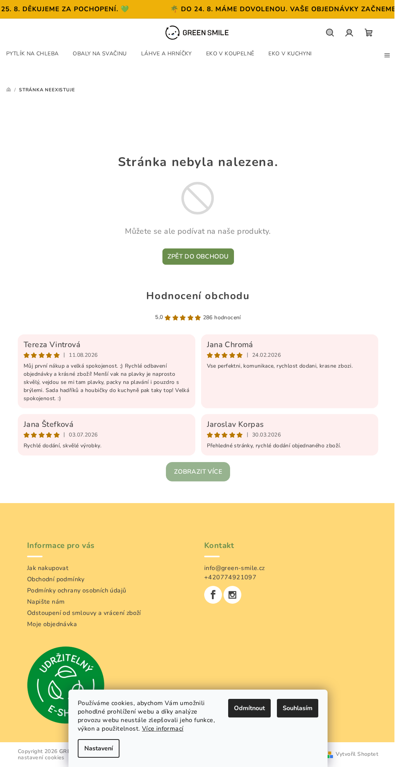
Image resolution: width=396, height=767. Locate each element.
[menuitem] (32, 53)
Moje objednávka (52, 624)
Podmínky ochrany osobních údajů (76, 590)
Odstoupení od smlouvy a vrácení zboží (84, 613)
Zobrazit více (198, 471)
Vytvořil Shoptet (357, 754)
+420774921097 (230, 577)
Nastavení (98, 748)
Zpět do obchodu (198, 256)
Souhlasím (297, 708)
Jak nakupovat (47, 568)
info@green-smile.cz (234, 568)
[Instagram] (232, 595)
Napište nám (46, 602)
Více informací (163, 728)
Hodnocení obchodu (197, 296)
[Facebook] (213, 595)
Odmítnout (249, 708)
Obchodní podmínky (56, 579)
